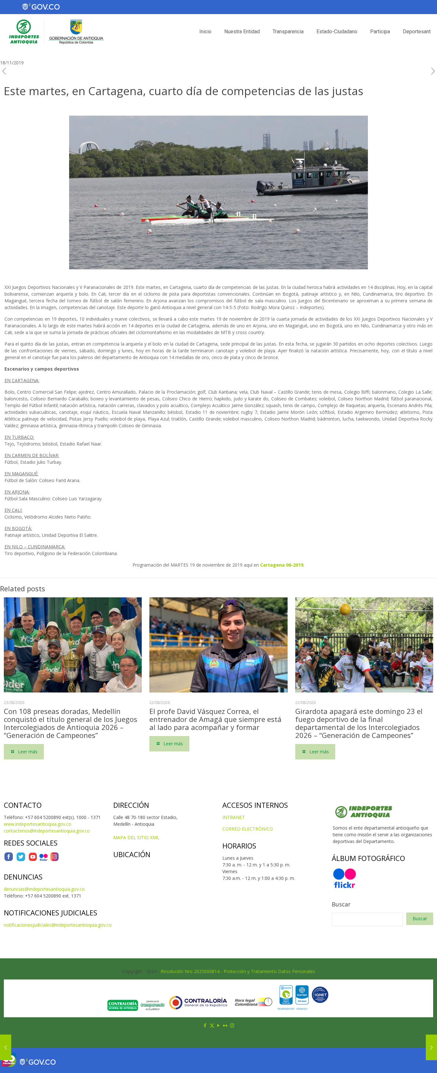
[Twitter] (21, 860)
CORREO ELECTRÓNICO (247, 829)
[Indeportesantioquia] (55, 31)
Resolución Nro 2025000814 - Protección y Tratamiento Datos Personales (238, 971)
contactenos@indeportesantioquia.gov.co (47, 831)
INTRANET (233, 817)
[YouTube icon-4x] (32, 860)
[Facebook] (8, 860)
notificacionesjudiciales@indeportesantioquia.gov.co (58, 925)
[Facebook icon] (205, 1025)
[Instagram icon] (232, 1025)
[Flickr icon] (225, 1025)
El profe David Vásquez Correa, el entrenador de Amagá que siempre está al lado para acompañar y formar (215, 719)
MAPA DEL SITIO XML (136, 837)
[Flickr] (43, 860)
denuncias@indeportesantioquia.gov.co (44, 889)
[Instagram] (54, 860)
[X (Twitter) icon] (212, 1025)
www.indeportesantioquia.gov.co (37, 824)
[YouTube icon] (218, 1025)
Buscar (341, 904)
